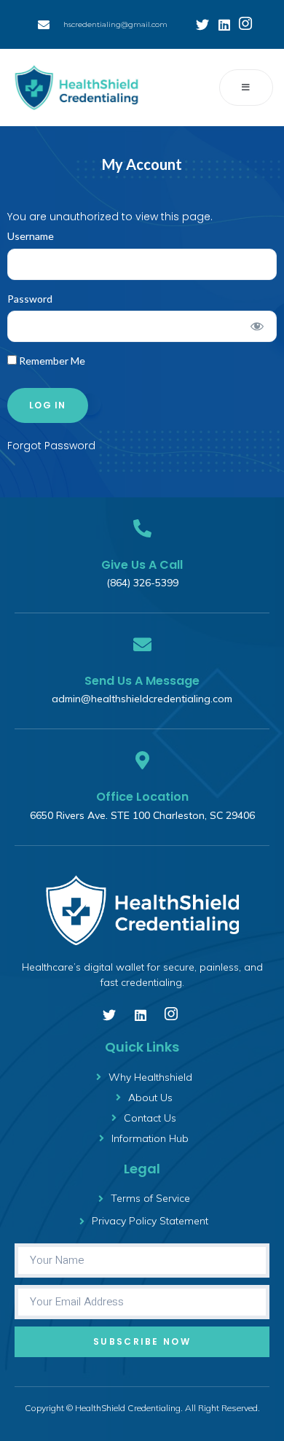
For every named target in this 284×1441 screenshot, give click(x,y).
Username (30, 236)
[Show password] (257, 326)
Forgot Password (51, 445)
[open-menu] (246, 87)
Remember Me (51, 360)
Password (29, 298)
